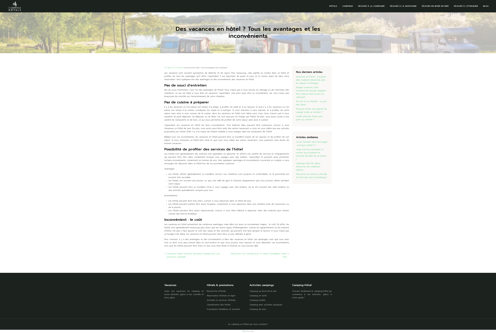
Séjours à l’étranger (466, 6)
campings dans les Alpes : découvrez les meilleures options (308, 166)
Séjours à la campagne (371, 6)
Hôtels (333, 6)
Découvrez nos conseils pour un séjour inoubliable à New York (259, 255)
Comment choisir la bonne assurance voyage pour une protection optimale (193, 255)
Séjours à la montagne (403, 6)
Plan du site (248, 331)
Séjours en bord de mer (435, 6)
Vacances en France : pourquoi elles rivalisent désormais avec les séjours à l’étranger (311, 80)
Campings (347, 6)
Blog (486, 6)
